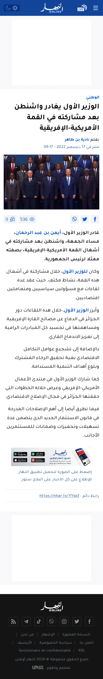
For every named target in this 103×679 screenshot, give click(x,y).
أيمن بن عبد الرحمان (39, 233)
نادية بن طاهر (77, 140)
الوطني (92, 98)
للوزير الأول (75, 272)
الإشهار (48, 635)
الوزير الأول (76, 310)
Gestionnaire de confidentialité (45, 651)
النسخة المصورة (76, 635)
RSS (81, 651)
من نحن (27, 635)
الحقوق (72, 660)
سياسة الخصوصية (55, 643)
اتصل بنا (86, 643)
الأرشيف (24, 643)
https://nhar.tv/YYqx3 (59, 496)
